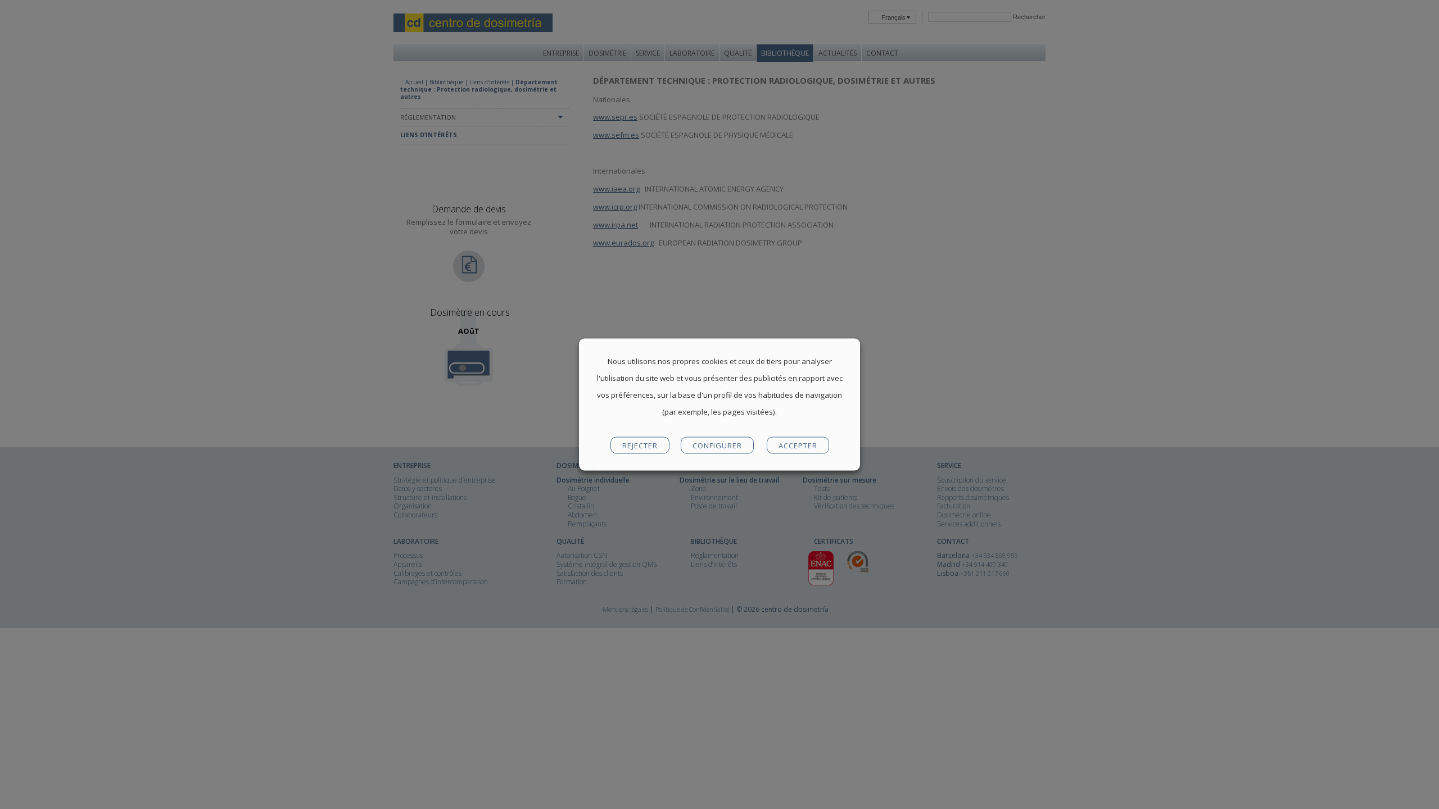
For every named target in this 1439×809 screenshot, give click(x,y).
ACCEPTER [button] (798, 445)
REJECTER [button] (640, 445)
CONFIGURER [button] (717, 445)
